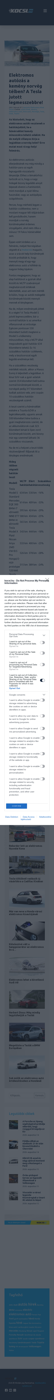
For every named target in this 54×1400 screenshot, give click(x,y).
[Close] (48, 581)
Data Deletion (11, 817)
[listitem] (27, 635)
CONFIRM (16, 806)
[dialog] (27, 700)
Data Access (28, 817)
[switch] (42, 642)
